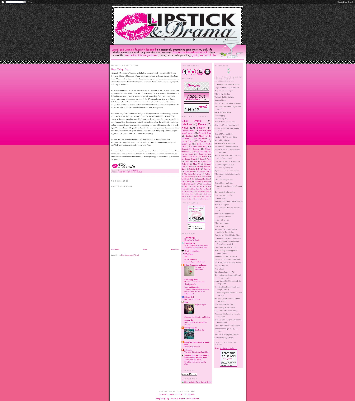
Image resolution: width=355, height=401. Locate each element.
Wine (209, 159)
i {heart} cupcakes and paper (195, 265)
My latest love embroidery (199, 268)
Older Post (175, 249)
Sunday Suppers (190, 327)
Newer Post (115, 249)
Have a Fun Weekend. (191, 240)
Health (204, 156)
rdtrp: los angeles (200, 304)
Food (202, 186)
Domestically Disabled (190, 149)
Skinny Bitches (187, 181)
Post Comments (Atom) (130, 255)
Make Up (197, 164)
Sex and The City (203, 179)
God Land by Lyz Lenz (192, 299)
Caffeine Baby (194, 169)
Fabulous (138, 172)
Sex (193, 179)
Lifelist (206, 176)
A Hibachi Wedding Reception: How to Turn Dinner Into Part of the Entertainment (196, 291)
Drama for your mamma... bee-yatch (196, 155)
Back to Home (193, 398)
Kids (199, 176)
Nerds (185, 127)
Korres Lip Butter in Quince (225, 348)
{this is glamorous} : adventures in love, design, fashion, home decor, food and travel (196, 357)
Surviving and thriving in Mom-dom (196, 343)
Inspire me (186, 143)
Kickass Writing (186, 199)
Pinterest (196, 199)
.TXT (186, 256)
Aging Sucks (207, 184)
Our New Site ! (200, 330)
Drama (202, 124)
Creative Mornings (191, 250)
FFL (190, 196)
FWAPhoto (188, 254)
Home (145, 249)
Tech (191, 166)
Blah (195, 161)
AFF (198, 184)
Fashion (189, 135)
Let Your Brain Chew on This (199, 189)
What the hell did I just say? (193, 174)
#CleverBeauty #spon (202, 191)
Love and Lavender (192, 287)
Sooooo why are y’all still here (194, 262)
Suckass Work (188, 130)
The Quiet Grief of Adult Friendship (196, 352)
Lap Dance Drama (189, 159)
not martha (188, 320)
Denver (203, 141)
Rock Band (185, 179)
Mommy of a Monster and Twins (197, 316)
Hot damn (197, 196)
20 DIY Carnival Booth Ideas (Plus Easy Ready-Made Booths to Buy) (196, 246)
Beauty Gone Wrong (199, 146)
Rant (202, 159)
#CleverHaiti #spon (187, 194)
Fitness (194, 186)
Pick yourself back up (204, 171)
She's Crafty (204, 199)
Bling (198, 194)
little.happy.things (191, 279)
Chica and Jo (189, 243)
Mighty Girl (189, 297)
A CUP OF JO (189, 237)
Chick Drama (191, 121)
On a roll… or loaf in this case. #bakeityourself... (194, 283)
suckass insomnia (187, 191)
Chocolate (207, 169)
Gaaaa (187, 161)
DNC (186, 186)
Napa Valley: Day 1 (121, 69)
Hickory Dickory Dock (192, 346)
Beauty (201, 127)
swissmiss (188, 349)
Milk (186, 302)
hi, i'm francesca (190, 259)
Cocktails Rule (126, 172)
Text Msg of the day (202, 181)
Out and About (189, 171)
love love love (200, 138)
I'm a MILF (205, 196)
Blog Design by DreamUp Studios (170, 398)
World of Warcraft (188, 184)
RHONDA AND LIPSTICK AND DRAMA (177, 394)
